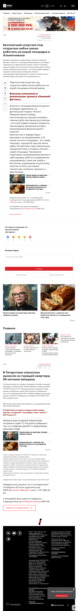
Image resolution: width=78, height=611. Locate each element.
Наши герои (17, 13)
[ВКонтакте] (5, 83)
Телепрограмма (58, 13)
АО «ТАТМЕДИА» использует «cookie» (38, 588)
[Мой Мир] (5, 103)
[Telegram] (5, 88)
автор (4, 35)
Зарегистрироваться (56, 275)
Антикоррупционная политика (58, 552)
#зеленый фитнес (16, 214)
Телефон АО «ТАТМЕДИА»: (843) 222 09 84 (60, 556)
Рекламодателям (42, 13)
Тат (53, 6)
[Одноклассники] (5, 93)
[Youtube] (14, 533)
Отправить (39, 269)
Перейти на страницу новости (17, 508)
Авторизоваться (21, 275)
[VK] (8, 533)
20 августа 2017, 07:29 (44, 365)
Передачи (28, 13)
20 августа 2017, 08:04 (44, 36)
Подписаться (61, 596)
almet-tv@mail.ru (21, 490)
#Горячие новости (45, 35)
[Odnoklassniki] (20, 533)
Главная (6, 13)
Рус (42, 6)
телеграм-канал (30, 209)
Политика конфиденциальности (36, 602)
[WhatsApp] (5, 98)
